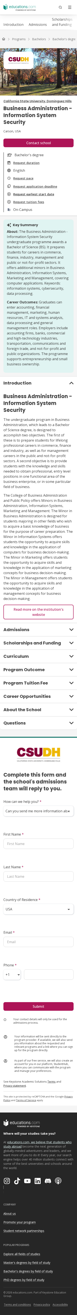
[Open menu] (70, 7)
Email (9, 932)
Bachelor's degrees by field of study (28, 1271)
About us (9, 1213)
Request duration (26, 163)
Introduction (13, 24)
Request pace (23, 178)
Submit (38, 1006)
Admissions (38, 24)
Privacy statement (14, 1086)
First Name (13, 834)
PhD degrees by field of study (23, 1280)
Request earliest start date (33, 194)
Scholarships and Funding (62, 22)
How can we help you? (22, 801)
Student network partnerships (23, 1231)
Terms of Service (26, 1100)
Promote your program (19, 1222)
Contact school (38, 143)
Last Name (13, 867)
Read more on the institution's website (38, 612)
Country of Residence (21, 899)
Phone (10, 965)
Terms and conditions (17, 1304)
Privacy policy (42, 1304)
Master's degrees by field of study (26, 1263)
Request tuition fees (28, 202)
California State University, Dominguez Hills (37, 101)
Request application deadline (35, 186)
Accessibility (60, 1304)
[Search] (60, 7)
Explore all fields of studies (21, 1254)
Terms (51, 1081)
